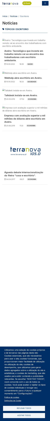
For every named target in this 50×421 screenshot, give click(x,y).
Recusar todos (24, 408)
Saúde (30, 64)
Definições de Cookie (12, 401)
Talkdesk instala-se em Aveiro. (21, 95)
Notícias (13, 16)
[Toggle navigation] (45, 3)
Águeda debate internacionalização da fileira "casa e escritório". (23, 174)
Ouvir (28, 3)
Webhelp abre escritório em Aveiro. (23, 78)
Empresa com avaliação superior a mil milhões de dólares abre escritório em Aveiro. (24, 118)
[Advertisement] (25, 211)
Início (4, 16)
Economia (32, 99)
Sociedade (32, 82)
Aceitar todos (24, 415)
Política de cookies (11, 397)
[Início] (10, 3)
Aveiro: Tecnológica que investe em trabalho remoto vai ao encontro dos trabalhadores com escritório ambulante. (24, 56)
